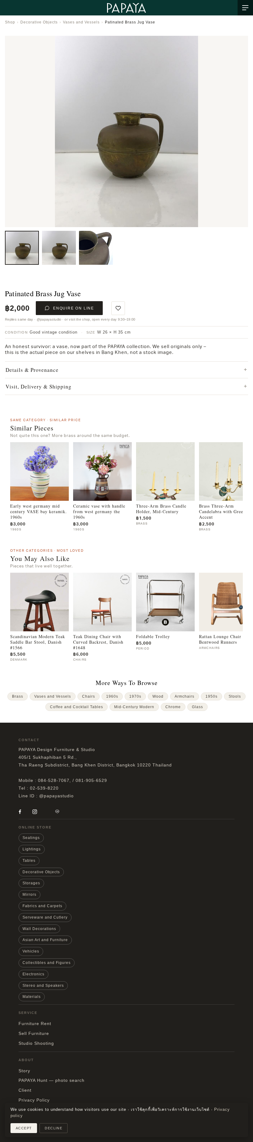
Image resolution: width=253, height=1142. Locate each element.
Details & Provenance (32, 369)
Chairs (88, 696)
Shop (10, 22)
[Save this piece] (118, 308)
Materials (32, 997)
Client (25, 1090)
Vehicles (31, 951)
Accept (24, 1128)
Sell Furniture (34, 1033)
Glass (197, 707)
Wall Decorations (39, 929)
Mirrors (29, 894)
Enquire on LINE (73, 308)
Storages (31, 883)
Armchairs (184, 696)
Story (24, 1070)
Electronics (33, 974)
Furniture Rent (35, 1023)
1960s (112, 696)
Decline (53, 1128)
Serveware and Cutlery (45, 917)
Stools (235, 696)
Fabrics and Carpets (42, 906)
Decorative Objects (39, 22)
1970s (135, 696)
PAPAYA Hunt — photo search (52, 1080)
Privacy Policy (34, 1100)
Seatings (31, 838)
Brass (17, 696)
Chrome (173, 707)
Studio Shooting (36, 1043)
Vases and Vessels (81, 22)
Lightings (32, 849)
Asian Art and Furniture (45, 940)
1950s (211, 696)
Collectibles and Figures (47, 963)
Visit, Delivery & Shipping (39, 386)
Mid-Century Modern (134, 707)
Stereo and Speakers (43, 985)
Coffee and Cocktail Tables (76, 707)
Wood (158, 696)
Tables (29, 860)
